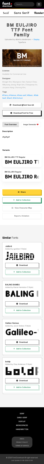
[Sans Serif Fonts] (21, 13)
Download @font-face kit (23, 105)
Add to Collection (23, 200)
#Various (12, 95)
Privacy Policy (22, 442)
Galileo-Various (12, 323)
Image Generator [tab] (29, 124)
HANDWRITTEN (22, 429)
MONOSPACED (22, 425)
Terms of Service (22, 445)
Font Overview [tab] (11, 124)
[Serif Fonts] (6, 13)
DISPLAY (22, 421)
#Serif (9, 98)
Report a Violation (21, 216)
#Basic (30, 95)
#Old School (18, 98)
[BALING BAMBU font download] (22, 294)
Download (23, 265)
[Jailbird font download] (22, 255)
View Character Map (23, 208)
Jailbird (8, 246)
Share (23, 192)
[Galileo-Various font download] (22, 332)
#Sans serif (21, 95)
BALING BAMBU (12, 284)
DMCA (22, 439)
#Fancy (5, 95)
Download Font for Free (23, 113)
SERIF (22, 414)
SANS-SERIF (22, 418)
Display (36, 39)
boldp (7, 361)
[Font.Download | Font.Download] (7, 4)
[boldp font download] (22, 371)
